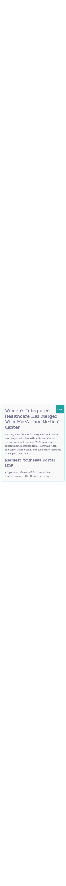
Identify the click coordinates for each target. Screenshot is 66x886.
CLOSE (60, 409)
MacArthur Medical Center (40, 438)
